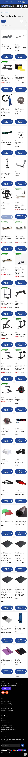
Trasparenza (4, 732)
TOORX (2, 75)
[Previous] (3, 1)
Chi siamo (3, 720)
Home (2, 12)
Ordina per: (4, 25)
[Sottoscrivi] (22, 745)
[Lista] (25, 21)
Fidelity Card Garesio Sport (7, 727)
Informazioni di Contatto (6, 701)
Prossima (17, 676)
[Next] (25, 1)
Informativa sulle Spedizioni (7, 710)
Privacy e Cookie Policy (6, 704)
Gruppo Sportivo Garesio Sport (8, 729)
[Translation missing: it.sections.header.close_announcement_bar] (27, 1)
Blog (2, 718)
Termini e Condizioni (5, 706)
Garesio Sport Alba (5, 723)
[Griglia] (21, 21)
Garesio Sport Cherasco (6, 725)
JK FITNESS (3, 459)
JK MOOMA (3, 267)
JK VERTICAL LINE (18, 267)
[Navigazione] (25, 6)
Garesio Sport (7, 752)
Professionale (6, 12)
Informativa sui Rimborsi (6, 708)
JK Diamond (3, 44)
